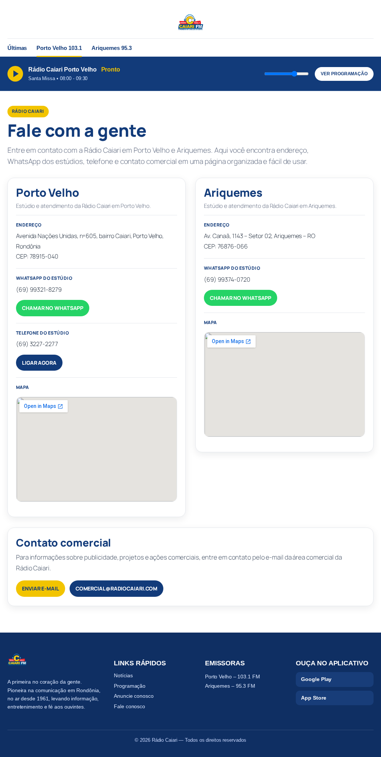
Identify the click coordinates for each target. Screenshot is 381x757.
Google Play (316, 679)
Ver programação (344, 73)
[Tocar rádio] (15, 74)
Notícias (123, 675)
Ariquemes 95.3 (112, 48)
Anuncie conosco (134, 696)
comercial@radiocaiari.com (117, 588)
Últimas (17, 48)
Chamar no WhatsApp (52, 307)
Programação (129, 686)
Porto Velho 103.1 (59, 48)
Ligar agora (39, 362)
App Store (313, 698)
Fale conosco (129, 706)
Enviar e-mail (40, 588)
